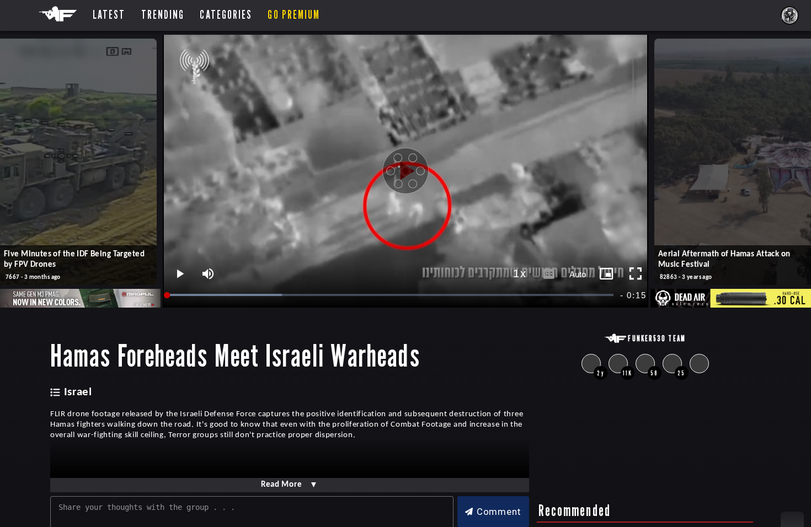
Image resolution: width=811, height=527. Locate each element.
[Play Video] (405, 171)
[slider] (390, 295)
